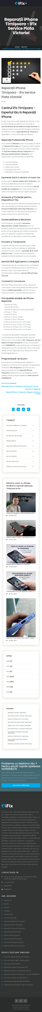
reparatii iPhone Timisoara (17, 713)
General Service (11, 431)
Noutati (24, 47)
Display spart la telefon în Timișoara (18, 564)
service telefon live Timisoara (18, 736)
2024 (10, 682)
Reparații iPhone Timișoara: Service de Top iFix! (19, 386)
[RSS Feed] (25, 1001)
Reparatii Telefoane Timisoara (14, 921)
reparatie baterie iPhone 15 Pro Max (20, 744)
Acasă (17, 47)
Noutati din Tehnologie (14, 436)
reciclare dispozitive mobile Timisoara (17, 740)
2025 (9, 687)
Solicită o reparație (21, 785)
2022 (9, 671)
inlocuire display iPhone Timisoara (20, 716)
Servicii (6, 904)
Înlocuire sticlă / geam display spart (16, 960)
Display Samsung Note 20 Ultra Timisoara (18, 985)
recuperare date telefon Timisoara (20, 729)
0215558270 (8, 886)
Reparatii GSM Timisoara (12, 932)
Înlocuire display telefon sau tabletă (16, 957)
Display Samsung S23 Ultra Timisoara (17, 981)
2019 (9, 661)
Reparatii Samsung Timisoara (14, 928)
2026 (9, 692)
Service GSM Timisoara (12, 935)
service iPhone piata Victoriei (18, 719)
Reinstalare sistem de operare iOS (16, 967)
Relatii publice (11, 441)
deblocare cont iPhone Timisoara (19, 725)
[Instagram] (21, 1001)
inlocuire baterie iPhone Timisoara (20, 722)
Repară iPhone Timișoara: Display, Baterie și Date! (23, 393)
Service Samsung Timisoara (13, 942)
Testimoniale (8, 914)
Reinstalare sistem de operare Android (17, 971)
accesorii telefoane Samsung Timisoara (18, 732)
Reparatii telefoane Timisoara (16, 446)
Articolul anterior (8, 383)
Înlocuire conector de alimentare (15, 978)
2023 (10, 677)
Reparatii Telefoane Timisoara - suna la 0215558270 (22, 974)
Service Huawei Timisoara (13, 939)
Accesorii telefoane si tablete (16, 425)
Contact (7, 911)
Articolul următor (33, 389)
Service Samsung (12, 461)
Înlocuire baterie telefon (12, 964)
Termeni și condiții (10, 918)
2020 (9, 666)
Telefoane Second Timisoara (16, 467)
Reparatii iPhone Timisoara (13, 925)
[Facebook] (16, 1001)
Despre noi (8, 900)
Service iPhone (11, 451)
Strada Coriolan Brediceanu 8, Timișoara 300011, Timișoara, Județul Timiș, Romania (20, 878)
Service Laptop (11, 456)
